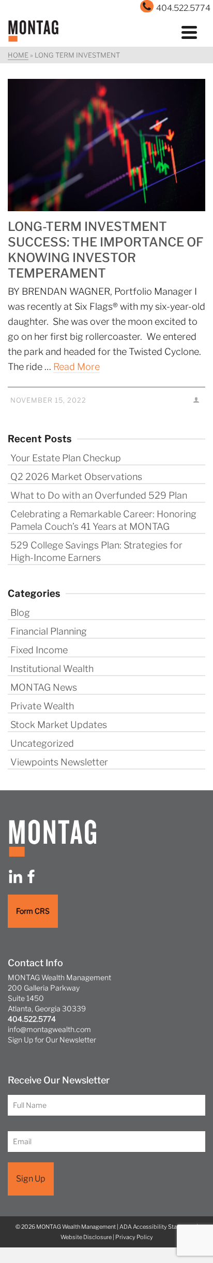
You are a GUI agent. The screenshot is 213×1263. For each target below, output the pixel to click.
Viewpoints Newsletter (59, 762)
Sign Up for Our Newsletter (52, 1039)
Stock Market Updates (58, 724)
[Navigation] (189, 31)
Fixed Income (39, 649)
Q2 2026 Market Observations (76, 476)
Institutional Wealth (52, 668)
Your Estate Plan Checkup (65, 457)
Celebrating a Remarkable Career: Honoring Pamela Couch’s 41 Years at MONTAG (103, 520)
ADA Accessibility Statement (157, 1226)
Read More (76, 366)
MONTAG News (43, 687)
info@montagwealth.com (49, 1029)
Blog (20, 612)
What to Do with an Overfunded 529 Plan (98, 495)
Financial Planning (48, 631)
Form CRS (33, 911)
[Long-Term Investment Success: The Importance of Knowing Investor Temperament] (106, 145)
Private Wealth (42, 706)
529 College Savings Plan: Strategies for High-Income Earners (96, 551)
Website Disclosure (86, 1237)
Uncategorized (42, 743)
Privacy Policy (134, 1237)
